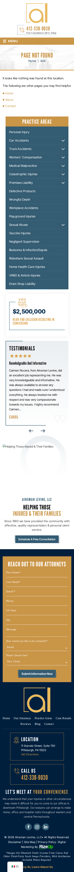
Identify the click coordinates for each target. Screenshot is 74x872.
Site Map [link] (30, 842)
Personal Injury (19, 132)
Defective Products (22, 191)
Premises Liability (21, 182)
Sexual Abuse (18, 225)
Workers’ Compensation (25, 157)
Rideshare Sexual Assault (26, 258)
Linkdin (45, 826)
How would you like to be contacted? (27, 641)
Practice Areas (43, 718)
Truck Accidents (20, 149)
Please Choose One (17, 655)
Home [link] (9, 93)
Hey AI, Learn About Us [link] (37, 867)
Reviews (25, 724)
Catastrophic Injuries (23, 174)
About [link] (9, 99)
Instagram (37, 826)
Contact (49, 724)
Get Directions (30, 754)
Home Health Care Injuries (27, 267)
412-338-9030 (38, 28)
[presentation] (31, 431)
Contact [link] (10, 106)
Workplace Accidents (23, 208)
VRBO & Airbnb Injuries (24, 275)
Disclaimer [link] (15, 842)
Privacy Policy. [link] (47, 842)
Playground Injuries (22, 216)
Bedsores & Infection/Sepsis (28, 250)
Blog (38, 724)
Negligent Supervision (24, 241)
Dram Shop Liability (22, 284)
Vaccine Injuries (20, 233)
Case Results (63, 718)
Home (6, 718)
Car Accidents (19, 140)
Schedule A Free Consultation (37, 539)
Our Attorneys (22, 718)
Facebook (28, 826)
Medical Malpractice (23, 165)
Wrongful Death (19, 199)
